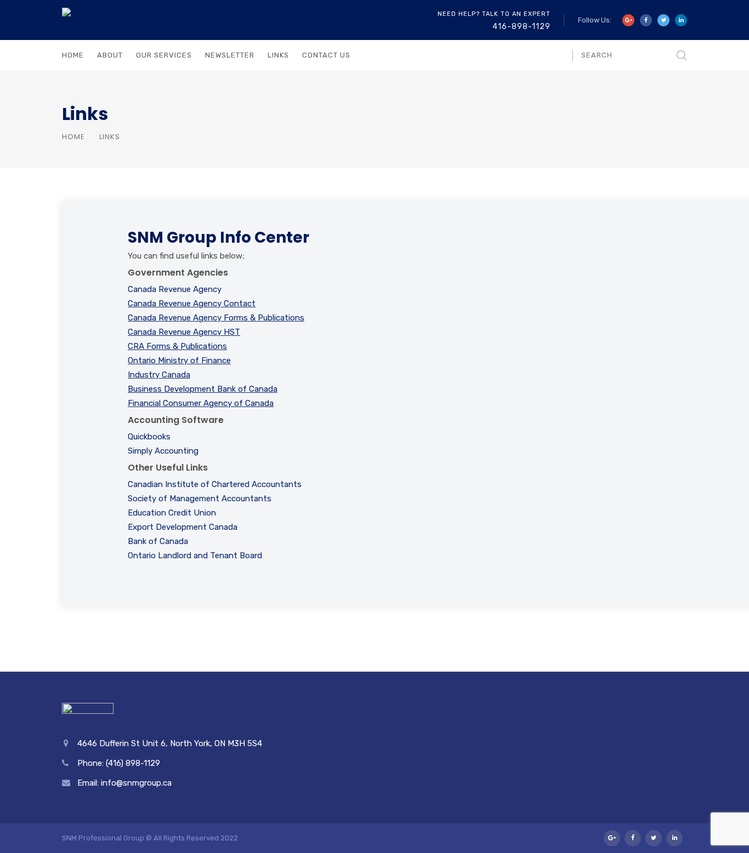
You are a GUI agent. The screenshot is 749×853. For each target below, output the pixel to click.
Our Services (164, 55)
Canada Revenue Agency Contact (192, 303)
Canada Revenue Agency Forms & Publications (216, 318)
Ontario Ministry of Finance (179, 360)
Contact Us (326, 55)
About (110, 55)
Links (278, 55)
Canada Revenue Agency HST (184, 332)
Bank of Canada (158, 541)
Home (73, 55)
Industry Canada (159, 375)
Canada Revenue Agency (175, 289)
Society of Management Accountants (199, 498)
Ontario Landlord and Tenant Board (195, 555)
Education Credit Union (172, 513)
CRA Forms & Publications (177, 346)
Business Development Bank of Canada (202, 389)
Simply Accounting (163, 451)
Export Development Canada (182, 527)
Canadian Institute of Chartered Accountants (215, 484)
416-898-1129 (521, 26)
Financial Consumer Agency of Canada (201, 403)
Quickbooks (149, 437)
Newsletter (229, 55)
